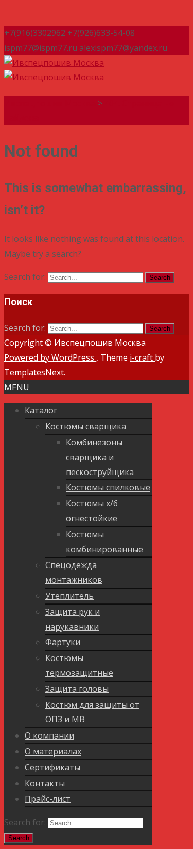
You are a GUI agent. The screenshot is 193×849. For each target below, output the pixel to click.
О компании (49, 735)
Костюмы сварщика (85, 426)
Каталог (41, 410)
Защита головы (77, 688)
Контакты (45, 783)
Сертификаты (52, 767)
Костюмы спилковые (108, 487)
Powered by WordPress (50, 357)
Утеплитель (69, 595)
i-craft (142, 357)
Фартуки (62, 642)
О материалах (53, 751)
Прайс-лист (48, 798)
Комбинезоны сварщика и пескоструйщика (100, 457)
